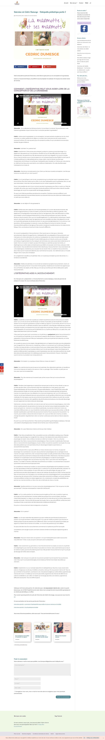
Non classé (24, 15)
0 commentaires (32, 15)
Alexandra (18, 15)
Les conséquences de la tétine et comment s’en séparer (22, 636)
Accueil (66, 3)
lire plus (17, 639)
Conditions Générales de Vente (41, 733)
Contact (81, 3)
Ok (84, 737)
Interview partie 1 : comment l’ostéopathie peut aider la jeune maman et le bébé (37, 604)
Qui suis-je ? (73, 3)
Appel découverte (60, 733)
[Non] (103, 738)
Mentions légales (26, 733)
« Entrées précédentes (20, 645)
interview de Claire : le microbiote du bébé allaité (41, 636)
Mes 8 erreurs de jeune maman (60, 636)
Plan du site (17, 733)
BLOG (86, 3)
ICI (15, 597)
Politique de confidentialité (93, 737)
